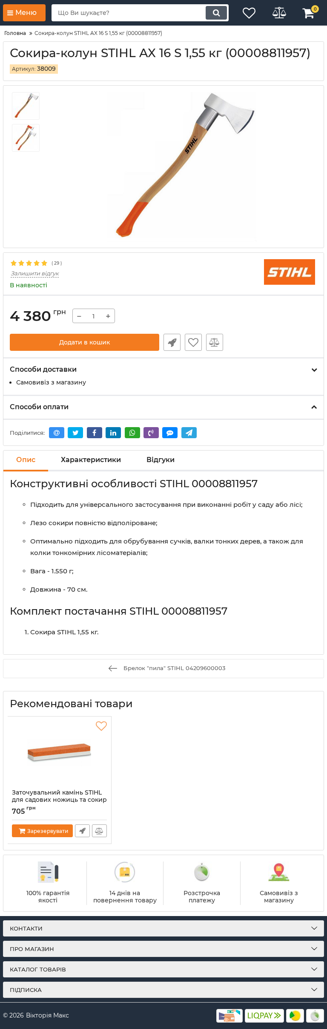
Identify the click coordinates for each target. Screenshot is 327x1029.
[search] (216, 13)
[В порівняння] (214, 342)
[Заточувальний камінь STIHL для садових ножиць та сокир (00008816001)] (59, 753)
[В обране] (193, 342)
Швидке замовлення (172, 342)
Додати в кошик (84, 342)
